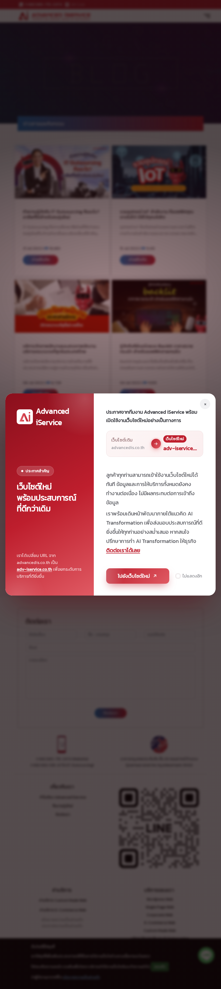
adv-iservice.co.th (34, 569)
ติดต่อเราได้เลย (123, 550)
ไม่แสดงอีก (192, 576)
